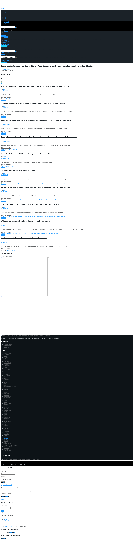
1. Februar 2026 (5, 61)
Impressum (7, 347)
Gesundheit (4, 46)
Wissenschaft (7, 450)
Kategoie (6, 70)
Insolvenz (6, 389)
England (6, 364)
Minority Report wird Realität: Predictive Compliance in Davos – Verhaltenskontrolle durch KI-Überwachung (39, 137)
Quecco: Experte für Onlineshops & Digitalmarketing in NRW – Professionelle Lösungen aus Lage (35, 187)
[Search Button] (16, 51)
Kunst (5, 402)
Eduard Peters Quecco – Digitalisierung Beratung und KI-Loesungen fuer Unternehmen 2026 (33, 103)
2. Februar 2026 (5, 44)
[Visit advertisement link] (4, 8)
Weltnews (6, 41)
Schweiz (6, 432)
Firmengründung (8, 375)
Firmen (6, 374)
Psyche (6, 424)
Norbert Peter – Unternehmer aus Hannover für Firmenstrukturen (21, 458)
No (5, 538)
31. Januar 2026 (5, 69)
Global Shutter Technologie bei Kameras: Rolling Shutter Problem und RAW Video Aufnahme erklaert (36, 120)
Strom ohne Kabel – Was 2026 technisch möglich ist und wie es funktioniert (27, 154)
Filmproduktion (8, 370)
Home (2, 70)
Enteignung (7, 365)
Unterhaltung (7, 46)
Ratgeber (6, 425)
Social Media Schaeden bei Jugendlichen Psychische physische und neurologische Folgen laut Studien (47, 66)
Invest (5, 392)
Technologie (7, 439)
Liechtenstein (7, 403)
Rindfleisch (7, 431)
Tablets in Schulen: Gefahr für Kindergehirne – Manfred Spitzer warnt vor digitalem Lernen (41, 49)
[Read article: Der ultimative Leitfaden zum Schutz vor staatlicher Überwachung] (67, 233)
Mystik (5, 413)
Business (6, 361)
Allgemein (6, 354)
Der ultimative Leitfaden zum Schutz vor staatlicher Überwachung (24, 238)
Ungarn (6, 442)
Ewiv (5, 368)
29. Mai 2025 (4, 175)
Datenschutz (7, 345)
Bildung (6, 357)
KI (1, 83)
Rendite (6, 428)
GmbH (5, 382)
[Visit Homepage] (13, 7)
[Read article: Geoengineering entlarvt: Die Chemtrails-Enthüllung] (67, 166)
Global (5, 381)
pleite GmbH (7, 421)
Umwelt (6, 51)
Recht (5, 427)
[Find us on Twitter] (1, 462)
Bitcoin (6, 358)
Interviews (6, 390)
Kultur (5, 400)
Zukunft (6, 452)
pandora (5, 42)
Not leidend (7, 417)
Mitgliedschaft (7, 410)
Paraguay (6, 420)
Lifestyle (6, 404)
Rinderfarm (7, 429)
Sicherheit (6, 434)
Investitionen (7, 396)
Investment (7, 397)
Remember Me (6, 479)
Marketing (3, 36)
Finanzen (6, 32)
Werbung (6, 449)
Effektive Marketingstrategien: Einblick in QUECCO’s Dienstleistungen (25, 221)
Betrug (5, 356)
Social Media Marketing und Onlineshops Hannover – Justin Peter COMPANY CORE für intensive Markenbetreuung (52, 39)
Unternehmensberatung (10, 445)
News (5, 416)
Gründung (6, 385)
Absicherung (7, 353)
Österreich (6, 418)
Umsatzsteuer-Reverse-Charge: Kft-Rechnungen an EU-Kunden (21, 459)
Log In (2, 499)
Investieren (7, 393)
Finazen (6, 372)
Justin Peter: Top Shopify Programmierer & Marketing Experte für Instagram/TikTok (30, 204)
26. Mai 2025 (4, 191)
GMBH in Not (7, 383)
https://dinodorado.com (10, 386)
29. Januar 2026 (5, 158)
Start (5, 12)
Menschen (3, 184)
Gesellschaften (8, 377)
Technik (6, 37)
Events (6, 367)
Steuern (6, 436)
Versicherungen (8, 446)
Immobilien (7, 388)
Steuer (5, 435)
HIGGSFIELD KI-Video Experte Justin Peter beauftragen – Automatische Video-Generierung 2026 (35, 86)
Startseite (6, 518)
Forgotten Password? (6, 485)
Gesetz (6, 378)
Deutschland (7, 363)
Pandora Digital (8, 344)
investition (6, 395)
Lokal (5, 406)
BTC (5, 360)
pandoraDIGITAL (9, 465)
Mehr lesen (6, 97)
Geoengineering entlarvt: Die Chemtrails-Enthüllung (19, 170)
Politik (5, 423)
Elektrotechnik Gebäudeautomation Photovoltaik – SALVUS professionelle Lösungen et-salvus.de (44, 58)
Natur (5, 414)
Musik (5, 411)
